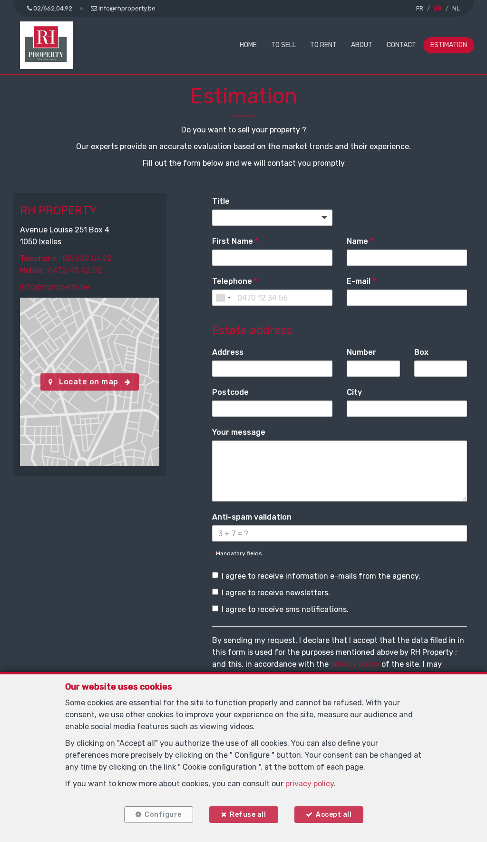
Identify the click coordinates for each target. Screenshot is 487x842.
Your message (238, 432)
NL (456, 8)
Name (360, 241)
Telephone (234, 281)
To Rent (323, 45)
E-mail (361, 281)
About (361, 45)
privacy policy (355, 664)
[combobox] (223, 297)
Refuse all (248, 815)
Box (421, 352)
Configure (163, 815)
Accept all (333, 815)
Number (361, 352)
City (354, 392)
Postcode (230, 392)
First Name (235, 241)
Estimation (448, 45)
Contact (401, 45)
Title (221, 201)
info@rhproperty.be (54, 286)
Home (248, 45)
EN (438, 8)
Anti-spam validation (252, 516)
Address (228, 352)
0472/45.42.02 (75, 270)
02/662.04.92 (87, 258)
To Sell (283, 45)
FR (419, 8)
